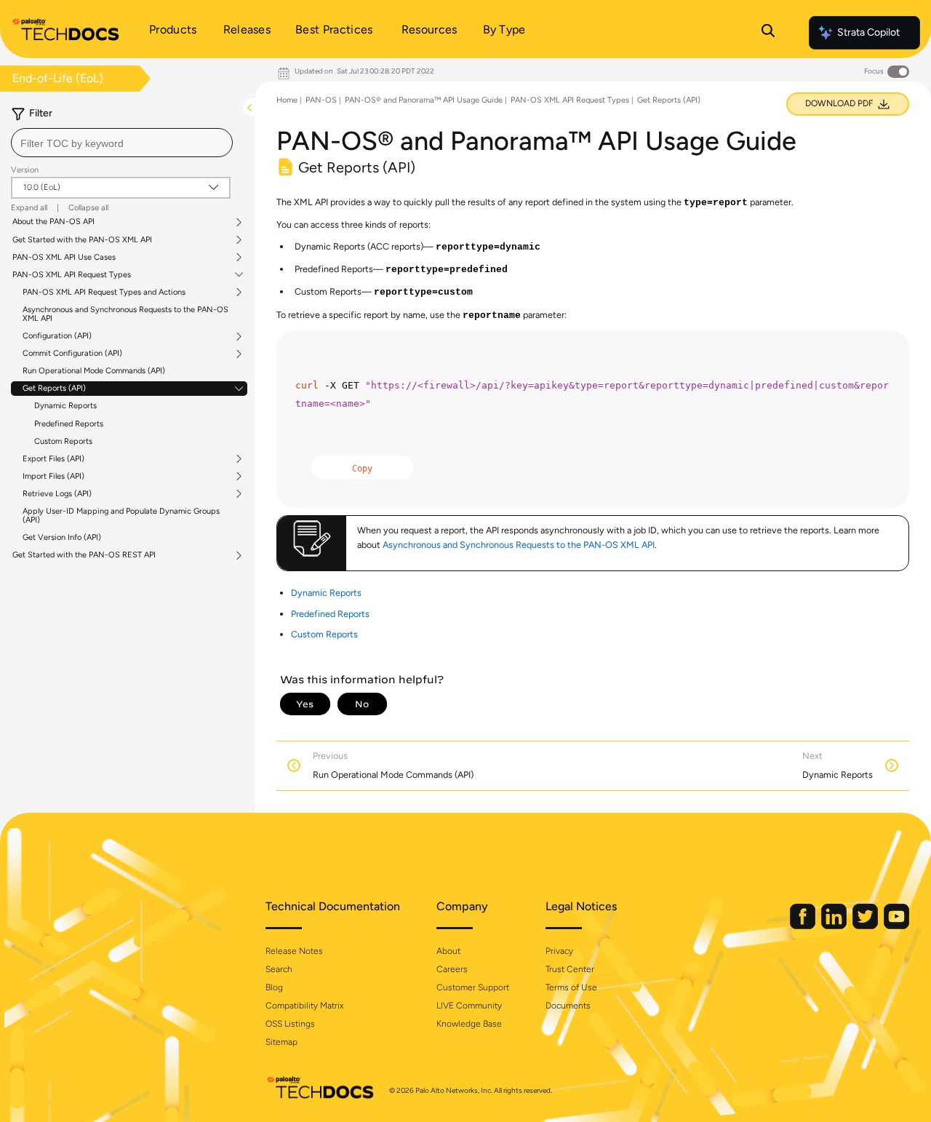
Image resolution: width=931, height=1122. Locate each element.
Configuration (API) (57, 336)
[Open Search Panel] (768, 32)
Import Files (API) (53, 476)
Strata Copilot (868, 32)
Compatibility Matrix (304, 1005)
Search (278, 969)
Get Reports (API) (54, 388)
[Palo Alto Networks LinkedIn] (835, 926)
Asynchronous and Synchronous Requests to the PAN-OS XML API (125, 314)
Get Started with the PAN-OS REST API (84, 555)
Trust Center (570, 969)
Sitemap (281, 1042)
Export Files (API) (53, 459)
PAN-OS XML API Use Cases (64, 257)
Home (286, 100)
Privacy (559, 951)
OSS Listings (290, 1024)
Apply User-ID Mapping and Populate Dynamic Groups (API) (121, 515)
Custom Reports (63, 441)
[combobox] (122, 142)
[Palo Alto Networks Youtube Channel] (896, 926)
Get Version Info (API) (62, 537)
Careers (452, 969)
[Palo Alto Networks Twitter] (866, 926)
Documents (568, 1005)
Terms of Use (571, 987)
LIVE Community (469, 1005)
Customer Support (472, 987)
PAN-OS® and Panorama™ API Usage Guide (424, 100)
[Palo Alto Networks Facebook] (804, 926)
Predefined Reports (68, 424)
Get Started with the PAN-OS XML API (82, 240)
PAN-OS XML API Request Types (71, 275)
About (448, 951)
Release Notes (294, 951)
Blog (274, 987)
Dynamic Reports (65, 405)
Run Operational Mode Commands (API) (94, 370)
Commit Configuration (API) (72, 353)
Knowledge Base (469, 1024)
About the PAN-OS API (53, 222)
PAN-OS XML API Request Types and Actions (104, 292)
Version (25, 170)
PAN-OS (321, 100)
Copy (362, 468)
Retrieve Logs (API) (57, 494)
